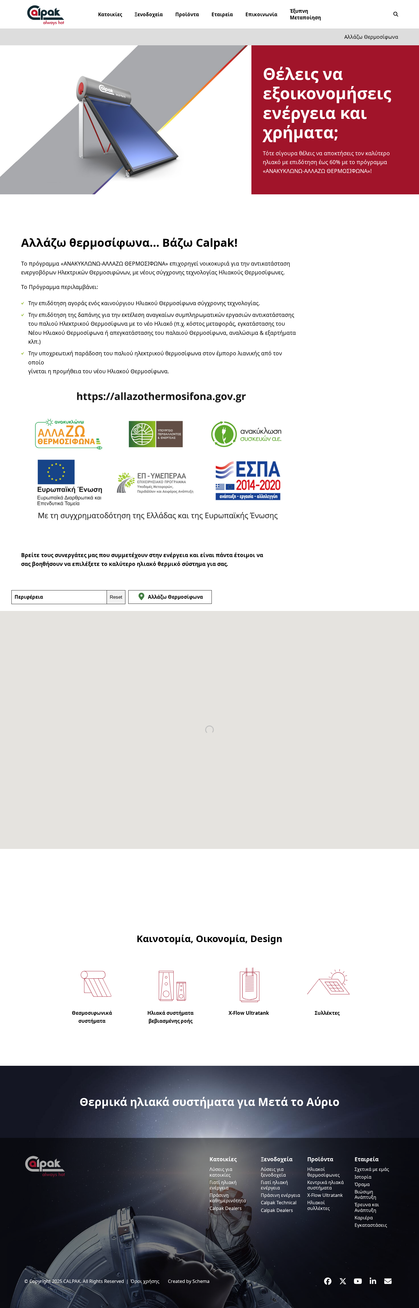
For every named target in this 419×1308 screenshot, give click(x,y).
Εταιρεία (367, 1159)
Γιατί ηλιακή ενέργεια (223, 1185)
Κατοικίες (223, 1159)
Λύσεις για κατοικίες (221, 1172)
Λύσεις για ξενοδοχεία (273, 1172)
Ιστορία (363, 1177)
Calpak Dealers (226, 1208)
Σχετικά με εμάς (372, 1169)
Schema (201, 1281)
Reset (116, 597)
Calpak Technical (278, 1202)
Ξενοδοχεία (276, 1159)
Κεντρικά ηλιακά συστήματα (325, 1185)
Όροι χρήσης (145, 1281)
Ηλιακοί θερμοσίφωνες (323, 1172)
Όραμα (362, 1184)
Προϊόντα (320, 1159)
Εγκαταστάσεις (371, 1225)
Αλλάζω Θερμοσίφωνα (175, 597)
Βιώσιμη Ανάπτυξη (365, 1194)
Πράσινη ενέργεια (280, 1195)
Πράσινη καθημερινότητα (228, 1198)
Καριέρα (364, 1218)
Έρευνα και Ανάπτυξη (367, 1207)
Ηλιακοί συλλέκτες (318, 1205)
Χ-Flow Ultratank (325, 1195)
